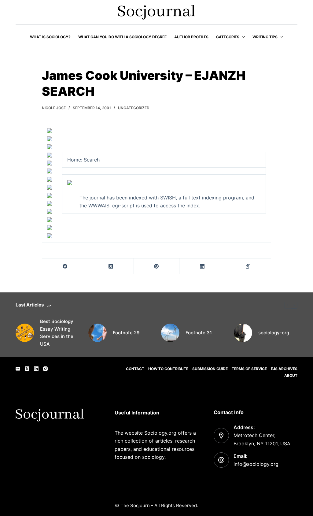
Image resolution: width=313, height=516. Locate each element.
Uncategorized (133, 108)
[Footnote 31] (170, 333)
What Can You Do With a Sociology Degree (122, 37)
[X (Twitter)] (111, 266)
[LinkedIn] (202, 266)
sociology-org (273, 333)
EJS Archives (284, 368)
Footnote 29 (126, 333)
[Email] (18, 368)
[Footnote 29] (97, 333)
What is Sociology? (50, 37)
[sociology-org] (243, 333)
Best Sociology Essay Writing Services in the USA (56, 332)
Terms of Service (249, 368)
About (290, 375)
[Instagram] (45, 368)
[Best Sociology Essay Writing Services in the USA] (25, 333)
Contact (135, 368)
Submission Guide (210, 368)
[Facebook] (65, 266)
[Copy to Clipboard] (248, 266)
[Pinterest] (157, 266)
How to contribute (168, 368)
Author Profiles (191, 37)
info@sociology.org (256, 464)
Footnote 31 (199, 333)
